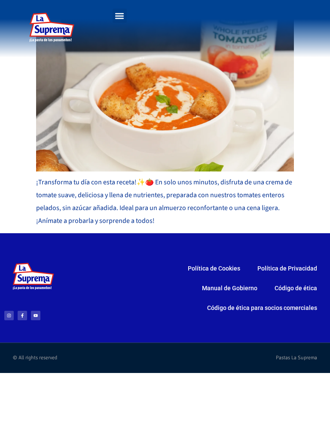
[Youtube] (35, 315)
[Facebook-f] (22, 315)
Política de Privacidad (287, 268)
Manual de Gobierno (229, 288)
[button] (120, 16)
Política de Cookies (214, 268)
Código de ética (296, 288)
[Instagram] (9, 315)
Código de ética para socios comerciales (262, 307)
